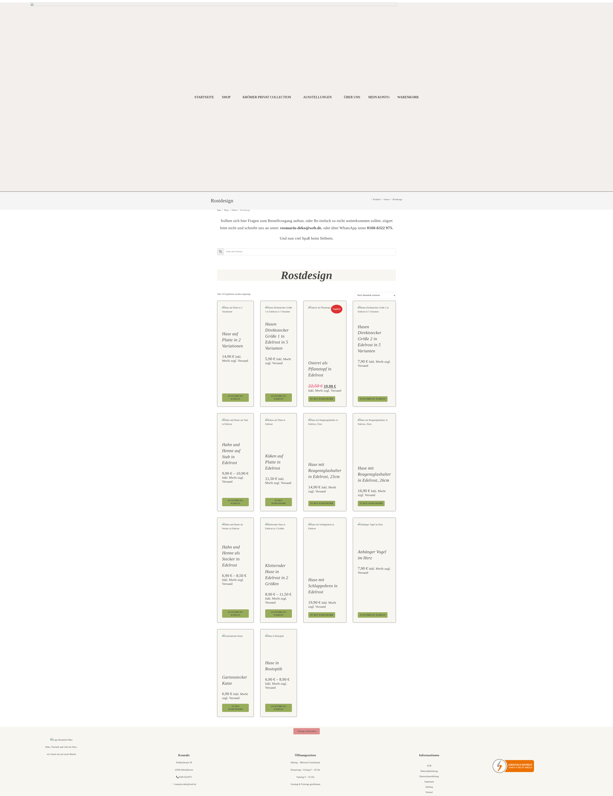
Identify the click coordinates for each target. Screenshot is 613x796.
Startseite (204, 97)
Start (219, 210)
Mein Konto (378, 97)
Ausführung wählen (235, 397)
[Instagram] (580, 97)
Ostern (234, 210)
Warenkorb (408, 97)
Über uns (352, 97)
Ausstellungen (317, 97)
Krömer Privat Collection (267, 97)
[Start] (369, 199)
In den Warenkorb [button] (321, 399)
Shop (226, 97)
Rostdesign (397, 199)
